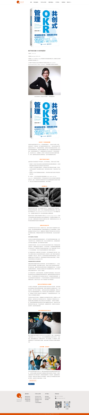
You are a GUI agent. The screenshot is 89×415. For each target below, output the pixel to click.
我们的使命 (47, 396)
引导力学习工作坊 (38, 396)
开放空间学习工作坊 (38, 399)
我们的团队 (47, 399)
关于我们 (47, 393)
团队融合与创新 (27, 399)
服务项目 (27, 393)
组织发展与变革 (33, 380)
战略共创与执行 (27, 396)
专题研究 (29, 53)
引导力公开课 (38, 393)
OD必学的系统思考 (38, 402)
